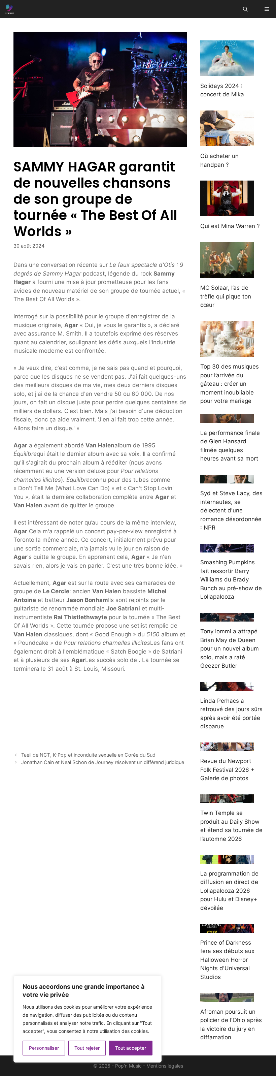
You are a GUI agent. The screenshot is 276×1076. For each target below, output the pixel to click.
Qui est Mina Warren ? (230, 226)
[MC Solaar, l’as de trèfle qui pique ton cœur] (227, 273)
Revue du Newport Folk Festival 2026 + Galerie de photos (227, 770)
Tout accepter (130, 1048)
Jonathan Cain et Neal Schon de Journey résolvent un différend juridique (102, 762)
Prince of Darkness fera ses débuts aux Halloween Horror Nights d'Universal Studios (227, 959)
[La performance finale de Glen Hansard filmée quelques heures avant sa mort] (227, 418)
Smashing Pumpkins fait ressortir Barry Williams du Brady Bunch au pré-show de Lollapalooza (231, 579)
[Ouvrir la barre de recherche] (245, 9)
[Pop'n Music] (9, 9)
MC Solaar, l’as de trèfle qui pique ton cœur (225, 296)
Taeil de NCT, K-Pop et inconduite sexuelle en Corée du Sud (88, 755)
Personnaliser (44, 1048)
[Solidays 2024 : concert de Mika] (227, 71)
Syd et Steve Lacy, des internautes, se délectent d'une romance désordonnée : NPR (231, 510)
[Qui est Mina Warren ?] (227, 212)
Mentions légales (164, 1066)
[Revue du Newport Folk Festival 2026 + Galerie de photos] (227, 746)
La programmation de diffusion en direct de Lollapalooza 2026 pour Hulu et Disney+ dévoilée (229, 890)
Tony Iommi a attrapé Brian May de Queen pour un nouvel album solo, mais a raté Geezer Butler (229, 648)
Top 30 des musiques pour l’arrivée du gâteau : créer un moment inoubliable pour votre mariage (229, 383)
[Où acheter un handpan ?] (227, 141)
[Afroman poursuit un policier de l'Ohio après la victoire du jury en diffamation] (227, 997)
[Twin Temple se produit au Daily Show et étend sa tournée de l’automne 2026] (227, 798)
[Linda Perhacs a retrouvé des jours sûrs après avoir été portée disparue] (227, 686)
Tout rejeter (87, 1048)
